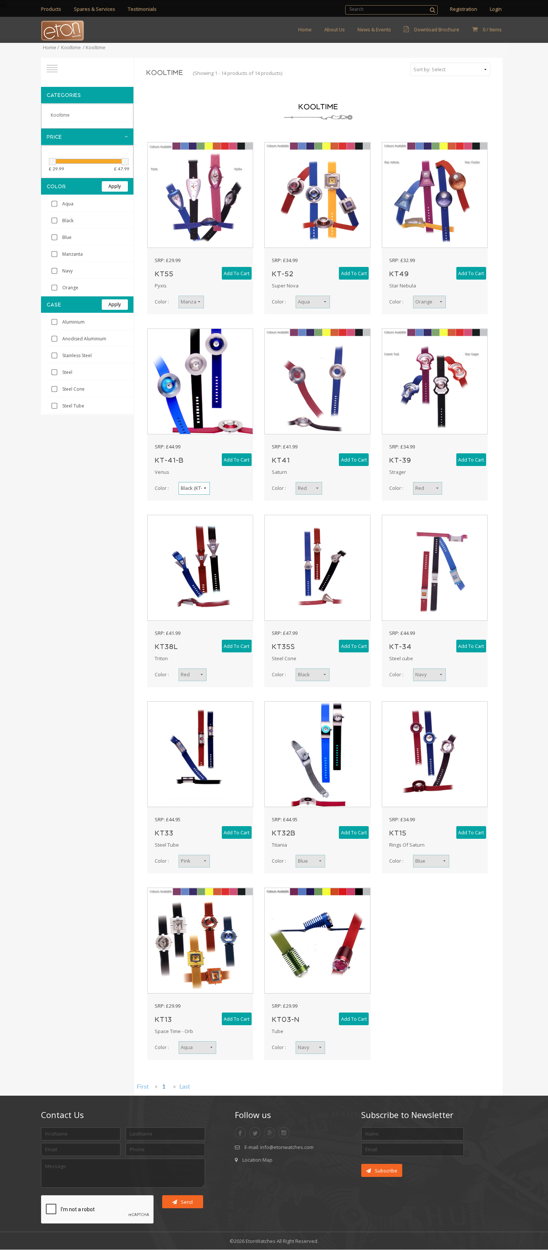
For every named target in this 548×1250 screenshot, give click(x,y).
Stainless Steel (77, 355)
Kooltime (71, 47)
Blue (67, 237)
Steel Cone (73, 389)
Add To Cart (236, 273)
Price (54, 136)
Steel (67, 372)
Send (187, 1202)
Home (305, 29)
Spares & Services (94, 9)
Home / (51, 47)
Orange (70, 287)
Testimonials (142, 9)
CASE (54, 304)
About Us (334, 29)
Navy (67, 271)
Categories (64, 95)
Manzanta (72, 254)
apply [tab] (114, 186)
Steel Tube (73, 406)
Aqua (67, 204)
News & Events (374, 29)
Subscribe (386, 1170)
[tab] (87, 95)
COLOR (56, 186)
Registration (463, 9)
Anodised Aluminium (84, 339)
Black (67, 220)
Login (496, 9)
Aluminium (73, 322)
